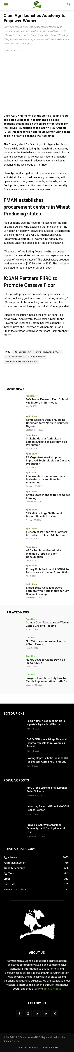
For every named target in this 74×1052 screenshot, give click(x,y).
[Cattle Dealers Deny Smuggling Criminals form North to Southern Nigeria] (14, 422)
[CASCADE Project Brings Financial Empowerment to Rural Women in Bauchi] (14, 745)
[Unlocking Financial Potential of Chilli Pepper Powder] (14, 812)
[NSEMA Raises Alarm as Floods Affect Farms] (14, 644)
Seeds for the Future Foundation (21, 361)
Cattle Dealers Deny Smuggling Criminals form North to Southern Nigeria (47, 423)
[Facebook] (19, 1013)
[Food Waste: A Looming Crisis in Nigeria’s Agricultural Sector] (14, 726)
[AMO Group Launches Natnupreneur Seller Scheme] (14, 793)
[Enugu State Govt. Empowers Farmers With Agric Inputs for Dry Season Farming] (14, 590)
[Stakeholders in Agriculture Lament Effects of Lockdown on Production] (14, 441)
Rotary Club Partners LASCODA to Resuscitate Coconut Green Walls (47, 571)
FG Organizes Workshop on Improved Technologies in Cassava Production (48, 460)
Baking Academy (23, 352)
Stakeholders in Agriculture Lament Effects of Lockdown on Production (46, 442)
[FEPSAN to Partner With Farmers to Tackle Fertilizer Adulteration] (14, 534)
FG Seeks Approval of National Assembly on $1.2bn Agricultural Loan (46, 828)
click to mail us (52, 988)
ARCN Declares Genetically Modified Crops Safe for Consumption (43, 554)
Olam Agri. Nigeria (36, 357)
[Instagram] (28, 1013)
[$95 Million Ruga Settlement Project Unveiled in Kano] (14, 516)
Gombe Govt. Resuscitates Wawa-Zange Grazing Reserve (47, 624)
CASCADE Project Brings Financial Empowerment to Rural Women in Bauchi (47, 743)
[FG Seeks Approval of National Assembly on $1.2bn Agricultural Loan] (14, 830)
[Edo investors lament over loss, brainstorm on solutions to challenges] (14, 478)
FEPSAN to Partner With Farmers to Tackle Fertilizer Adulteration (46, 533)
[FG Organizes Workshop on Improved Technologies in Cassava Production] (14, 460)
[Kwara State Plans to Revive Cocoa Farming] (14, 497)
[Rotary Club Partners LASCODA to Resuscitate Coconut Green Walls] (14, 572)
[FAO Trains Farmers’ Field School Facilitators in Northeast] (14, 402)
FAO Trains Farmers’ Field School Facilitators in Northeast (47, 401)
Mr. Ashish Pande (14, 357)
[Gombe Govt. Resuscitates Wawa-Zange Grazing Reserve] (14, 625)
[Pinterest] (45, 1013)
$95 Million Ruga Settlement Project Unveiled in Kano (44, 515)
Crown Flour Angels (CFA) (47, 352)
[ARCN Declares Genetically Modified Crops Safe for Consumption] (14, 553)
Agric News (31, 396)
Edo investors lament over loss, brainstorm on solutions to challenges (46, 479)
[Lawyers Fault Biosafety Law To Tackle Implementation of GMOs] (14, 681)
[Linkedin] (36, 1013)
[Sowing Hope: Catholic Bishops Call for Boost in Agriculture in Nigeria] (14, 763)
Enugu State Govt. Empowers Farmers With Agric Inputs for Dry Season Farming (47, 591)
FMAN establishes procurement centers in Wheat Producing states (37, 207)
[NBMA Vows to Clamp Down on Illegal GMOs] (14, 662)
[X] (54, 1013)
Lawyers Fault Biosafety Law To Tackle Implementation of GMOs (46, 680)
